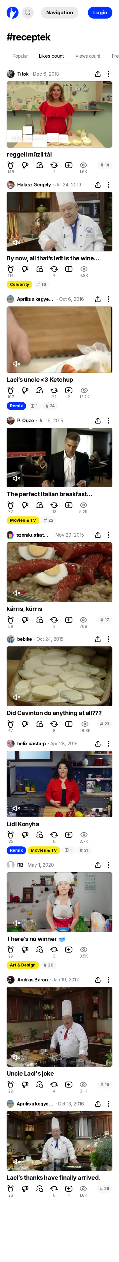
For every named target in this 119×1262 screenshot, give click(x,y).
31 (84, 850)
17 (104, 620)
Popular (20, 56)
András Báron (32, 979)
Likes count (51, 56)
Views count (87, 56)
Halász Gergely (34, 184)
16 (41, 284)
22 (48, 520)
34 (50, 406)
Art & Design (23, 965)
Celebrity (19, 284)
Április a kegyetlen (36, 299)
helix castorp (31, 743)
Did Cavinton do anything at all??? (54, 712)
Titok (22, 74)
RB (20, 865)
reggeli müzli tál (29, 154)
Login (100, 12)
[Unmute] (16, 139)
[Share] (98, 74)
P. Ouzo (25, 420)
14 (104, 165)
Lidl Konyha (23, 824)
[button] (11, 165)
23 (104, 724)
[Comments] (40, 165)
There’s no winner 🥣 (36, 938)
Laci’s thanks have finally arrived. (53, 1177)
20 (48, 965)
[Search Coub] (28, 13)
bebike (24, 639)
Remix (16, 405)
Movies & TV (23, 520)
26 (104, 1188)
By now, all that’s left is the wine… (53, 258)
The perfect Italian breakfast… (49, 494)
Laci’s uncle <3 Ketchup (40, 379)
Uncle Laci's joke (30, 1073)
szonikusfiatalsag (33, 535)
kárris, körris (24, 608)
